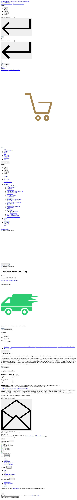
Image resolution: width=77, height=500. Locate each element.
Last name (3, 434)
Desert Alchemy (10, 196)
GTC (5, 484)
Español (6, 11)
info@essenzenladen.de (6, 4)
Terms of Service (40, 436)
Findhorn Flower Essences (13, 200)
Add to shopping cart (5, 284)
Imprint (5, 486)
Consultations (7, 461)
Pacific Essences (10, 207)
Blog (5, 470)
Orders (18, 70)
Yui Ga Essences (14, 211)
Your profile (9, 70)
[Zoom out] (2, 265)
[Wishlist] (1, 60)
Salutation (3, 431)
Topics (5, 218)
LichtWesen (9, 204)
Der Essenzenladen (11, 195)
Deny (2, 497)
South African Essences (12, 214)
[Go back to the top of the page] (2, 494)
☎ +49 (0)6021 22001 (18, 4)
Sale (5, 225)
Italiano (5, 14)
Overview (3, 70)
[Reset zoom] (5, 265)
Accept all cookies (15, 497)
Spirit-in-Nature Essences (13, 215)
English (5, 9)
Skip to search (14, 1)
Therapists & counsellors (9, 474)
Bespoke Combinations (12, 186)
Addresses (14, 70)
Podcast (5, 471)
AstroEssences (10, 190)
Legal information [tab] (8, 348)
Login (2, 67)
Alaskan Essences (11, 187)
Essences (6, 184)
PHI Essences (10, 209)
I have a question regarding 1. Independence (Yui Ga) (15, 388)
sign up (3, 68)
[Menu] (2, 37)
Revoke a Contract (8, 464)
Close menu (5, 64)
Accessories (6, 222)
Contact (5, 458)
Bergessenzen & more (12, 192)
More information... (36, 495)
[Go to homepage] (5, 2)
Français (6, 13)
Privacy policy (7, 482)
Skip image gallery (5, 229)
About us (6, 460)
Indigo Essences (10, 203)
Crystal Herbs (10, 194)
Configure (7, 497)
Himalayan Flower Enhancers (14, 202)
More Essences (13, 213)
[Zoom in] (8, 265)
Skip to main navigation (23, 1)
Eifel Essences (10, 198)
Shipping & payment (8, 462)
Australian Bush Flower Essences (15, 191)
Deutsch (6, 8)
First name (3, 432)
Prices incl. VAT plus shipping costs (9, 280)
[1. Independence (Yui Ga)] (7, 230)
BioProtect (6, 223)
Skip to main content (6, 1)
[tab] (39, 347)
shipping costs (16, 488)
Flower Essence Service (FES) (14, 199)
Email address (4, 398)
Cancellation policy (8, 483)
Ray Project (9, 210)
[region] (38, 248)
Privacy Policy (30, 436)
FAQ (5, 219)
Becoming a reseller (8, 475)
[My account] (1, 62)
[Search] (16, 27)
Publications (6, 221)
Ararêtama (9, 188)
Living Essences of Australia (13, 206)
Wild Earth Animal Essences (13, 217)
